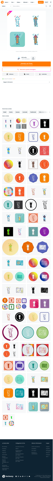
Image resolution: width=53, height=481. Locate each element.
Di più (32, 2)
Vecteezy (4, 448)
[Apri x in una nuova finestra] (27, 476)
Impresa (4, 452)
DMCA (17, 448)
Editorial (25, 2)
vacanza (17, 112)
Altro (46, 456)
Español (47, 448)
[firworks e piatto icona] (35, 247)
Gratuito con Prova (26, 64)
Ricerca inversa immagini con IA (5, 461)
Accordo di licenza (20, 446)
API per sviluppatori (5, 457)
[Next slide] (47, 112)
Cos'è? (14, 78)
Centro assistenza (36, 446)
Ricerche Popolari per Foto (20, 457)
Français (47, 454)
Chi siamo (34, 450)
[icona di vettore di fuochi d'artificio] (8, 124)
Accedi (46, 2)
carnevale (24, 112)
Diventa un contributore (34, 453)
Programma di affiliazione (19, 451)
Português (47, 450)
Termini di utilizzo (36, 476)
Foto (12, 2)
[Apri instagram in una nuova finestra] (18, 476)
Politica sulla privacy (46, 476)
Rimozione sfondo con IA (5, 466)
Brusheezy (4, 446)
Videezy (4, 450)
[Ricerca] (46, 6)
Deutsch (47, 452)
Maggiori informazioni (8, 82)
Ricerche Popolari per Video (20, 461)
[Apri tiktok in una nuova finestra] (25, 476)
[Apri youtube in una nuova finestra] (29, 476)
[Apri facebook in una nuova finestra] (16, 476)
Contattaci (34, 448)
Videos (18, 2)
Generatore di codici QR (5, 469)
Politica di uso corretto (44, 477)
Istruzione (4, 454)
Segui (33, 59)
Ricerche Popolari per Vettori (20, 454)
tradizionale (33, 112)
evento (11, 112)
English (46, 446)
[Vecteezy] (2, 2)
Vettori (6, 2)
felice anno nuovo (43, 112)
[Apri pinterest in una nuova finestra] (22, 476)
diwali (4, 112)
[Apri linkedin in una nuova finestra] (20, 476)
